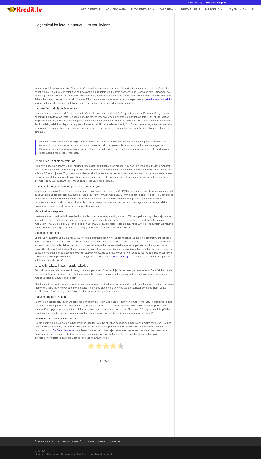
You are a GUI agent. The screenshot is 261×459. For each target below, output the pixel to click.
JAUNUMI (115, 441)
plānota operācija (119, 256)
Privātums (67, 454)
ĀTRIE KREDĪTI (91, 9)
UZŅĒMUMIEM (237, 9)
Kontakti (109, 454)
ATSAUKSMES (96, 441)
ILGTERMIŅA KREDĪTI (70, 441)
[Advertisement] (105, 60)
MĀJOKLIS (212, 9)
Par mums (53, 454)
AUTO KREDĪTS (140, 9)
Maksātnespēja (195, 3)
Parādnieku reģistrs (216, 3)
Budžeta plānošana (63, 330)
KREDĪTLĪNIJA (191, 9)
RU (253, 9)
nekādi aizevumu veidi (157, 99)
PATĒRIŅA (166, 9)
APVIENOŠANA (116, 9)
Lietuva (40, 454)
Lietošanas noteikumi (88, 454)
